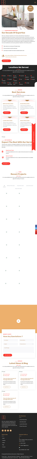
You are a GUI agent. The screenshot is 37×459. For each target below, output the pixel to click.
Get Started (5, 163)
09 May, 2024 (6, 375)
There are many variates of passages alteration (9, 379)
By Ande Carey (7, 374)
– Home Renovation (22, 421)
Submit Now (8, 355)
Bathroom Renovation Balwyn (24, 457)
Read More (6, 112)
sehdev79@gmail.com (24, 445)
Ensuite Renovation (24, 103)
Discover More (5, 60)
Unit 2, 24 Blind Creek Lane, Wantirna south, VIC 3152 (26, 440)
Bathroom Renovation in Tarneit (26, 456)
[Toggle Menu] (35, 2)
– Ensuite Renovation (23, 419)
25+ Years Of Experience (33, 137)
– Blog (3, 444)
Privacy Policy (4, 456)
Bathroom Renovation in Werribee (14, 456)
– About (3, 438)
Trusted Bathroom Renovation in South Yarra (10, 457)
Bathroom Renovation (8, 103)
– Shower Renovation (23, 426)
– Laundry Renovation (23, 424)
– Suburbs (3, 440)
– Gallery (3, 442)
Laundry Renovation (7, 120)
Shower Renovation (24, 120)
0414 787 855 (23, 443)
